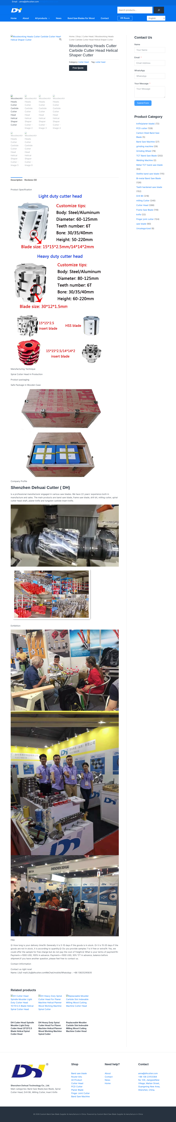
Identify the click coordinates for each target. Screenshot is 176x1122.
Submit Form (143, 103)
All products (41, 18)
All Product (76, 1080)
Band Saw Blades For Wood (81, 18)
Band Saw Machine (80, 1096)
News (58, 18)
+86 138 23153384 (147, 1076)
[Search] (159, 10)
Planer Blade (77, 1090)
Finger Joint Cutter (80, 1093)
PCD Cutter (76, 1086)
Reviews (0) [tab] (30, 180)
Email (137, 57)
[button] (48, 18)
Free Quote (78, 68)
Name (137, 44)
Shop (78, 36)
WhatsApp (139, 70)
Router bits (76, 1076)
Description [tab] (16, 180)
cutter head (100, 62)
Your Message (141, 83)
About (26, 18)
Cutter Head (87, 36)
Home (13, 18)
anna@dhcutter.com (48, 1)
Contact (105, 18)
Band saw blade (79, 1073)
